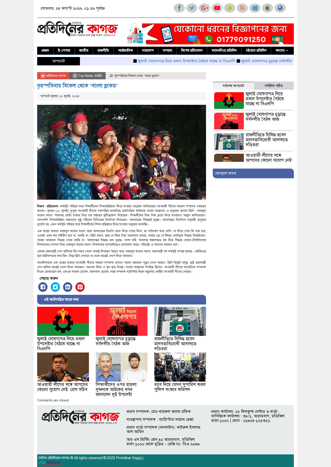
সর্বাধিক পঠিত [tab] (274, 86)
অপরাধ (167, 50)
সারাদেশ (148, 50)
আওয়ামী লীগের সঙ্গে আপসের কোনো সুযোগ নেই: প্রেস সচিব (62, 387)
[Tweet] (55, 287)
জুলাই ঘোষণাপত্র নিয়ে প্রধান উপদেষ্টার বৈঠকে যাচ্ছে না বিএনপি (173, 61)
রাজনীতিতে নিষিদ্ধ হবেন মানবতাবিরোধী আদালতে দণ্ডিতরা (175, 344)
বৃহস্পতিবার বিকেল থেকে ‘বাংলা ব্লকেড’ (77, 85)
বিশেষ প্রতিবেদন (191, 50)
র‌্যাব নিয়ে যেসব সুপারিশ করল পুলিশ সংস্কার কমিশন (180, 387)
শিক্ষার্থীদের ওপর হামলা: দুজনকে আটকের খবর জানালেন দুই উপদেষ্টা (117, 389)
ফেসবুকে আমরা (225, 173)
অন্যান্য (281, 50)
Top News (85, 76)
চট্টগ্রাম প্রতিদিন (256, 50)
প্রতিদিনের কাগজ (55, 76)
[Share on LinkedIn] (67, 287)
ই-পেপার (64, 50)
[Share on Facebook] (43, 287)
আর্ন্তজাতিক (125, 50)
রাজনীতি (103, 50)
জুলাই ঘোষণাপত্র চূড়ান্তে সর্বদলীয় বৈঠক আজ (261, 61)
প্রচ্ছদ (45, 50)
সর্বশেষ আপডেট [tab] (233, 86)
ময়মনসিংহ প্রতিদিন (224, 50)
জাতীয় (83, 50)
